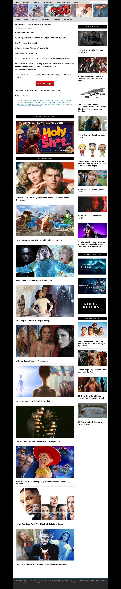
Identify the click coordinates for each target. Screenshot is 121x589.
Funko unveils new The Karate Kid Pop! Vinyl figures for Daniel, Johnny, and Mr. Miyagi (92, 163)
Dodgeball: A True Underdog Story (54, 102)
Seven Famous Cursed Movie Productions (34, 280)
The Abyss (63, 104)
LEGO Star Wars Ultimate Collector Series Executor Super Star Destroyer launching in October (92, 108)
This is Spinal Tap (28, 106)
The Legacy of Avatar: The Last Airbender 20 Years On (39, 240)
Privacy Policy (74, 582)
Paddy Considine (45, 104)
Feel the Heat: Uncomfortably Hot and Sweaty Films (38, 441)
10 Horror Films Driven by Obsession (32, 361)
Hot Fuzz (68, 102)
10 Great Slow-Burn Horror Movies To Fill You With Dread (91, 397)
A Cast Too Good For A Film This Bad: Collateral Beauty (40, 524)
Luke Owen (51, 100)
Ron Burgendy (55, 104)
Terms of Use (65, 582)
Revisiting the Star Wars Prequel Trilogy (33, 321)
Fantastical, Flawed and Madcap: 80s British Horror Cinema (41, 564)
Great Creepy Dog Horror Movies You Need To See (92, 371)
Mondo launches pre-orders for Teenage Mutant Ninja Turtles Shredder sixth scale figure (91, 244)
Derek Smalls (37, 102)
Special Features (65, 100)
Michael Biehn (21, 104)
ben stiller (29, 102)
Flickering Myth (60, 11)
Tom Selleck (38, 106)
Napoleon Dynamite (32, 104)
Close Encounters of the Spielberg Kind (33, 401)
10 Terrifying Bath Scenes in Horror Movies (90, 423)
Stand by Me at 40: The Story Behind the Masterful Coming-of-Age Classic (92, 343)
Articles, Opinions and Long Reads (36, 100)
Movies (57, 100)
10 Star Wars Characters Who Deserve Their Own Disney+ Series (90, 78)
